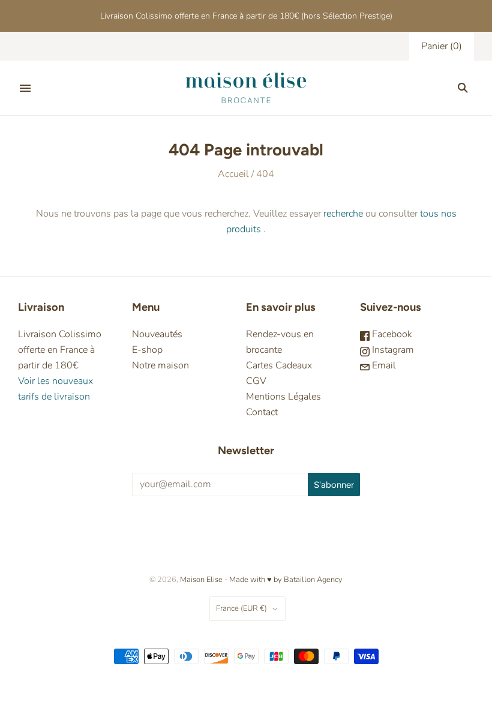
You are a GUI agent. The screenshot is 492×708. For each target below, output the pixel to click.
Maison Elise (202, 579)
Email (383, 365)
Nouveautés (157, 334)
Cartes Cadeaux (279, 365)
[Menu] (25, 88)
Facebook (391, 334)
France (241, 608)
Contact (262, 412)
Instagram (392, 349)
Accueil (233, 174)
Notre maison (160, 365)
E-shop (147, 349)
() (441, 46)
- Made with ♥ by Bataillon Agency (283, 579)
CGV (256, 381)
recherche (343, 213)
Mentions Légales (283, 396)
